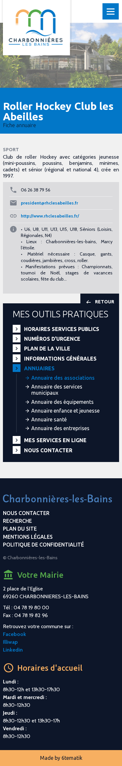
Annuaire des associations (63, 378)
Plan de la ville (47, 348)
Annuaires (39, 368)
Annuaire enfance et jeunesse (65, 411)
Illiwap (10, 642)
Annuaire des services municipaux (56, 390)
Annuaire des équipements (62, 402)
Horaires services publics (61, 329)
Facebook (14, 634)
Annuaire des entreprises (60, 428)
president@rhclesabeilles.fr (49, 203)
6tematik (71, 758)
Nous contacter (48, 450)
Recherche (17, 521)
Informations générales (60, 359)
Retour (104, 301)
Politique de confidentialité (43, 545)
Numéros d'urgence (52, 339)
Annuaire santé (49, 419)
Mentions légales (28, 537)
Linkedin (13, 650)
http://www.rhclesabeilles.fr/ (50, 216)
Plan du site (20, 529)
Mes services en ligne (55, 440)
